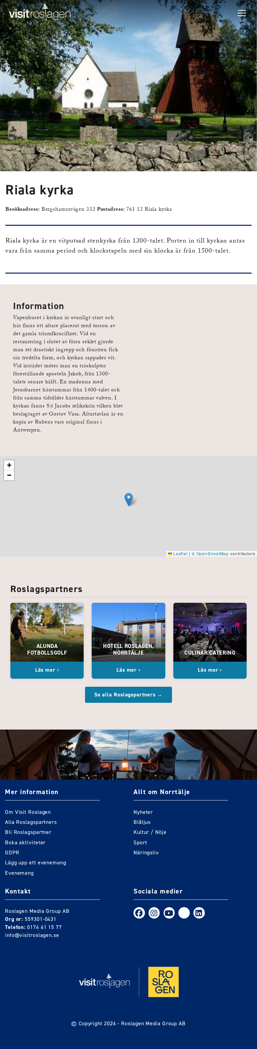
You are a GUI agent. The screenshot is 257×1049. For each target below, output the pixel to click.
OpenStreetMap (212, 553)
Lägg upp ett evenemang (35, 862)
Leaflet (180, 553)
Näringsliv (146, 852)
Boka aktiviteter (25, 842)
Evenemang (19, 872)
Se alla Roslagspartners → (128, 694)
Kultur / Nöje (150, 832)
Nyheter (143, 812)
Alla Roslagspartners (31, 822)
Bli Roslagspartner (28, 832)
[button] (128, 499)
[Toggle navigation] (242, 13)
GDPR (12, 852)
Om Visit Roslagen (28, 812)
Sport (140, 842)
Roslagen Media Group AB (153, 1023)
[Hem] (40, 13)
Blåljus (142, 822)
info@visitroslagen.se (32, 935)
